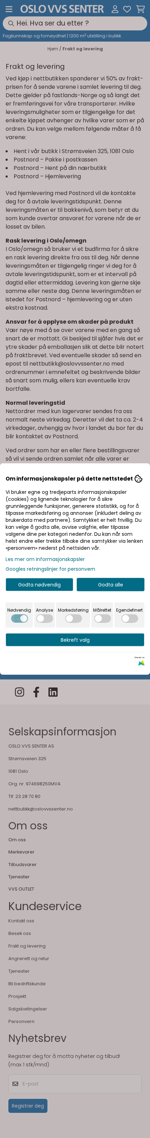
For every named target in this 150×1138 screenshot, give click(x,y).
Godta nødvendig (39, 584)
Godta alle (110, 584)
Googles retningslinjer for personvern (50, 569)
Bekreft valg (75, 639)
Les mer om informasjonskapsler (45, 559)
